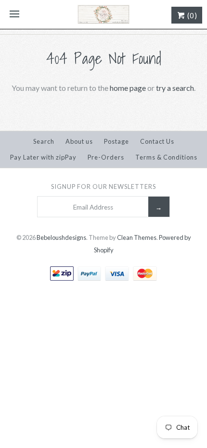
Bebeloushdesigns (61, 237)
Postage (116, 141)
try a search (175, 87)
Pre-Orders (106, 157)
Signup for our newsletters (103, 186)
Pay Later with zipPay (43, 157)
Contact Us (157, 141)
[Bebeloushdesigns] (103, 14)
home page (128, 87)
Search (43, 141)
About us (79, 141)
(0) (191, 15)
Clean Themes (136, 237)
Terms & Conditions (166, 157)
